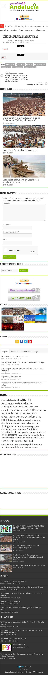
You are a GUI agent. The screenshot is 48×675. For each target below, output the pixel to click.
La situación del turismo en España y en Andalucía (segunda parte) (21, 181)
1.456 (16, 627)
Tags (36, 352)
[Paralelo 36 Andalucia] (24, 6)
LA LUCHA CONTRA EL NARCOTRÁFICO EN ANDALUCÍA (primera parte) (28, 527)
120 (13, 658)
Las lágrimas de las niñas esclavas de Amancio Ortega (22, 362)
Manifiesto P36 (19, 645)
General (26, 40)
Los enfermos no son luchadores (14, 356)
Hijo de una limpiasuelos (11, 377)
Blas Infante (34, 407)
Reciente (14, 352)
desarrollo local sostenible (22, 420)
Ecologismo (18, 67)
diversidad (37, 420)
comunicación (40, 64)
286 (15, 635)
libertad (41, 432)
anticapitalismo (9, 406)
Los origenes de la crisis (34, 83)
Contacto (39, 672)
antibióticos (10, 64)
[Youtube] (30, 341)
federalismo (22, 429)
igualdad (25, 432)
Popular (5, 352)
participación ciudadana (13, 437)
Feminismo (32, 429)
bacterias (21, 64)
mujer (32, 435)
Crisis (31, 410)
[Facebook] (21, 341)
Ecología (12, 30)
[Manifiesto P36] (6, 647)
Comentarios (26, 352)
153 (27, 647)
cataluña (23, 410)
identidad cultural (11, 432)
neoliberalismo (39, 435)
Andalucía (24, 403)
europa (15, 429)
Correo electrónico (11, 232)
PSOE (3, 441)
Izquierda (33, 432)
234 (16, 641)
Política (39, 437)
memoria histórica (24, 435)
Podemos (30, 437)
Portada (3, 30)
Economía (20, 426)
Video (32, 40)
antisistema (24, 407)
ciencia (29, 64)
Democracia (22, 416)
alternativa (24, 399)
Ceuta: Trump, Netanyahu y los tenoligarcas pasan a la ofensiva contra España (29, 557)
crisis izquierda (21, 413)
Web (4, 239)
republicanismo (33, 444)
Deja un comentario (11, 42)
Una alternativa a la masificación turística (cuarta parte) (26, 547)
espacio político (32, 427)
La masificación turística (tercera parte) (20, 150)
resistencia (6, 447)
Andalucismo (9, 403)
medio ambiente (30, 67)
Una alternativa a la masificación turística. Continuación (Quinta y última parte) (21, 119)
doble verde (6, 67)
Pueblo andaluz (15, 441)
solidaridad (18, 447)
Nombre (7, 224)
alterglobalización (9, 400)
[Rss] (17, 341)
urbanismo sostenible (31, 447)
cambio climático (10, 410)
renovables (21, 445)
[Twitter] (25, 341)
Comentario (7, 203)
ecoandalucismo (28, 423)
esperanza (6, 429)
